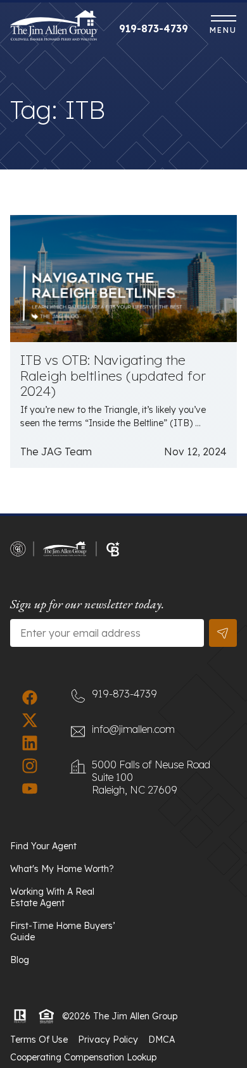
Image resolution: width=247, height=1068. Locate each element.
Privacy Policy (108, 1039)
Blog (19, 960)
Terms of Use (39, 1039)
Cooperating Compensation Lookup (83, 1057)
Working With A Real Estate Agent (52, 897)
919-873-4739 (153, 28)
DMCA (161, 1039)
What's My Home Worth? (62, 869)
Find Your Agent (43, 846)
